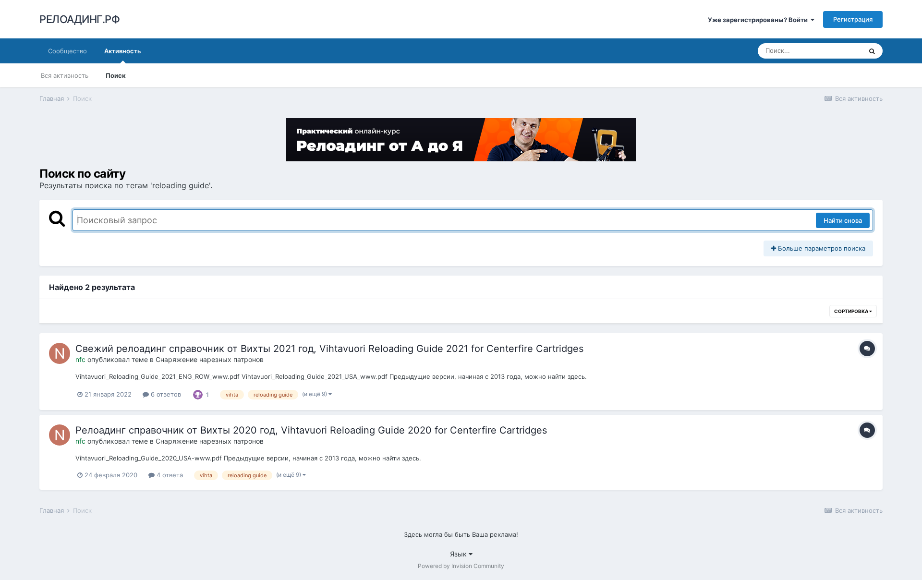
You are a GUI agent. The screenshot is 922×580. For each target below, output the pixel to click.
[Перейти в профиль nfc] (59, 353)
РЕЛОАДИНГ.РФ (79, 19)
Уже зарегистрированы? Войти (759, 20)
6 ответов (165, 394)
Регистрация (853, 19)
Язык (459, 554)
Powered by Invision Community (461, 565)
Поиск (116, 75)
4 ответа (169, 475)
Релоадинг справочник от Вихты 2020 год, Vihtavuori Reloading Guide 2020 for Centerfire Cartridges (311, 430)
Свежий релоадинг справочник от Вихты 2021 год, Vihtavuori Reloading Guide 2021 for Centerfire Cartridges (329, 348)
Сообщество (67, 51)
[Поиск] (872, 51)
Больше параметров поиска (820, 248)
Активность (122, 51)
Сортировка (851, 311)
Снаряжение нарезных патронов (210, 359)
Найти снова (843, 220)
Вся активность (64, 75)
